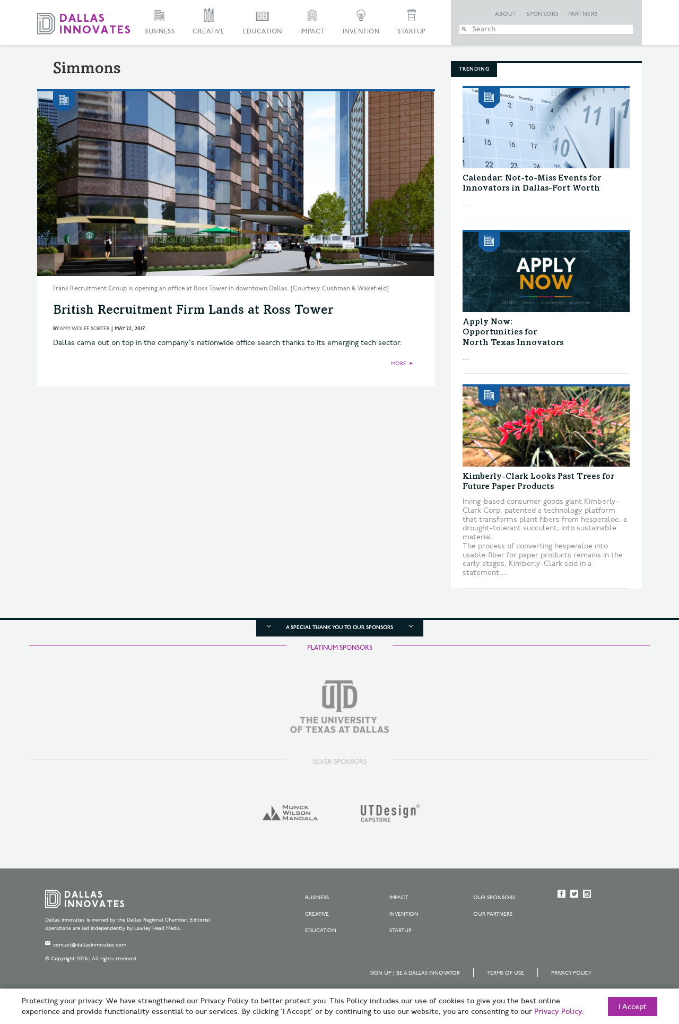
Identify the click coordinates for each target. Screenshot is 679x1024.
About (506, 14)
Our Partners (492, 914)
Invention (361, 32)
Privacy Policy (571, 973)
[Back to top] (637, 957)
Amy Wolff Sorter (84, 328)
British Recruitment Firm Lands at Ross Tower (193, 311)
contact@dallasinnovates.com (89, 945)
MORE (398, 363)
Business (159, 32)
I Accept (633, 1007)
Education (262, 32)
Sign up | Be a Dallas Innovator (415, 973)
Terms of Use (505, 973)
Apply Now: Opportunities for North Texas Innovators (513, 332)
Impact (312, 32)
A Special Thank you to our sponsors (339, 627)
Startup (411, 32)
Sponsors (542, 14)
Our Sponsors (494, 897)
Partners (583, 14)
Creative (208, 32)
